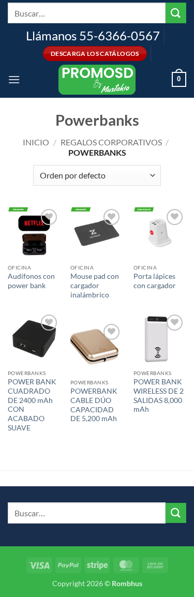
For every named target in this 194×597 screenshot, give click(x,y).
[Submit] (176, 13)
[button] (14, 79)
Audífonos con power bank (31, 281)
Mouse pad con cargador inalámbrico (94, 285)
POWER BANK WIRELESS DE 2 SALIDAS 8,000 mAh (158, 395)
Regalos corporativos (111, 142)
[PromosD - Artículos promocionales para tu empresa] (97, 80)
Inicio (36, 142)
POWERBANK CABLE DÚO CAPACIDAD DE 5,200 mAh (93, 405)
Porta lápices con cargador (154, 281)
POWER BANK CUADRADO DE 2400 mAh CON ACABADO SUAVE (32, 404)
